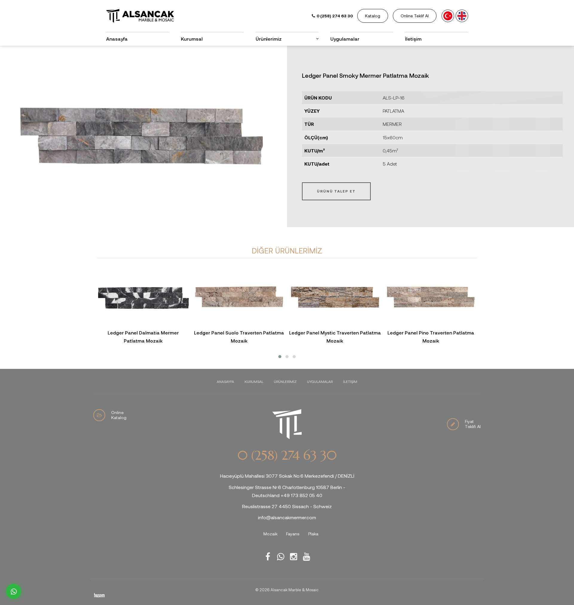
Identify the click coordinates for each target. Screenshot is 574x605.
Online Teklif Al (415, 15)
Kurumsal (192, 39)
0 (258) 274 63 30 (287, 455)
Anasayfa (117, 39)
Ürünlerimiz (285, 381)
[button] (279, 357)
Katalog (372, 15)
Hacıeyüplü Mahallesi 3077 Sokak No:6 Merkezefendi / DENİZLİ (287, 476)
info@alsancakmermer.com (287, 517)
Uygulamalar (344, 39)
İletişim (413, 39)
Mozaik (270, 533)
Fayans (293, 533)
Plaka (313, 533)
